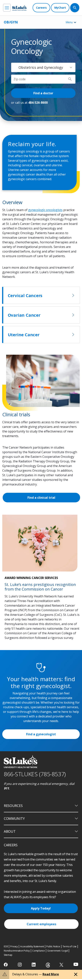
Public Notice (53, 946)
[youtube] (75, 964)
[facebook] (6, 965)
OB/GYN (11, 22)
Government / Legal (57, 950)
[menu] (7, 7)
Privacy (14, 946)
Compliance (38, 950)
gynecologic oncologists (45, 210)
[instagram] (20, 965)
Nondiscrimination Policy (17, 950)
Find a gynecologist (41, 734)
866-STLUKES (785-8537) (35, 774)
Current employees (41, 924)
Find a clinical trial (41, 497)
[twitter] (61, 965)
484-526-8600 (38, 102)
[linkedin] (34, 965)
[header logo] (19, 7)
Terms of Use (70, 946)
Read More (51, 974)
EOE (6, 946)
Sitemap (8, 955)
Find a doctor (43, 93)
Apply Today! (41, 908)
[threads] (48, 965)
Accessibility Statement (32, 946)
